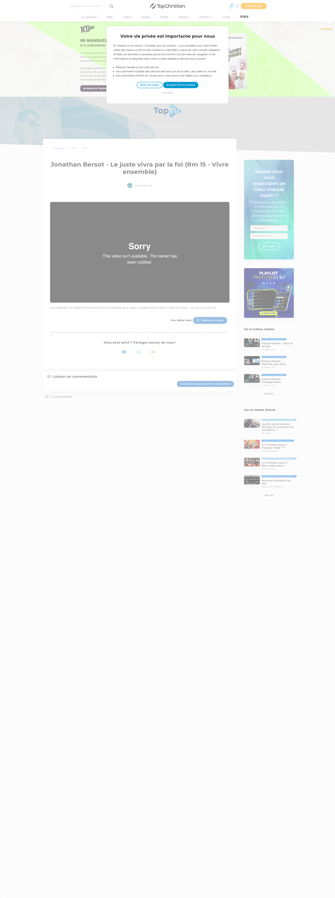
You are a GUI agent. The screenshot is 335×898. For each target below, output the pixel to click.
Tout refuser (167, 93)
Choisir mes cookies (149, 85)
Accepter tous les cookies (180, 85)
